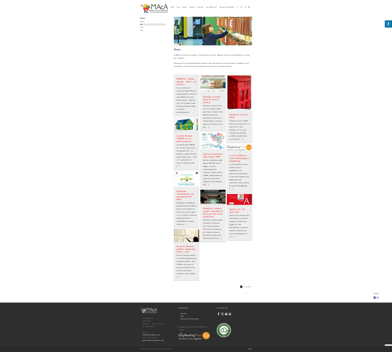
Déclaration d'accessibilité (190, 319)
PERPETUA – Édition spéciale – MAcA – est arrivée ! (186, 82)
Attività (142, 22)
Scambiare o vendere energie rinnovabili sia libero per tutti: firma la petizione (213, 212)
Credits (250, 349)
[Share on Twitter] (378, 297)
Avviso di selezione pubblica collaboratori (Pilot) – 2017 (186, 249)
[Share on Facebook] (375, 297)
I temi (141, 27)
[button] (249, 7)
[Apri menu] (388, 24)
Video (141, 30)
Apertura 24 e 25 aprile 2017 (237, 210)
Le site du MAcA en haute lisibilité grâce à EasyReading (239, 158)
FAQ (182, 316)
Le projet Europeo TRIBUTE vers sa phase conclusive (184, 139)
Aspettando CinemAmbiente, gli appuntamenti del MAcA (185, 195)
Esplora (142, 18)
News (141, 24)
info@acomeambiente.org (151, 335)
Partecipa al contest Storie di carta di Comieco (212, 100)
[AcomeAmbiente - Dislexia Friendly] (194, 333)
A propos (184, 313)
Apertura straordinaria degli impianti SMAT (213, 155)
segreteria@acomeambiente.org (153, 340)
